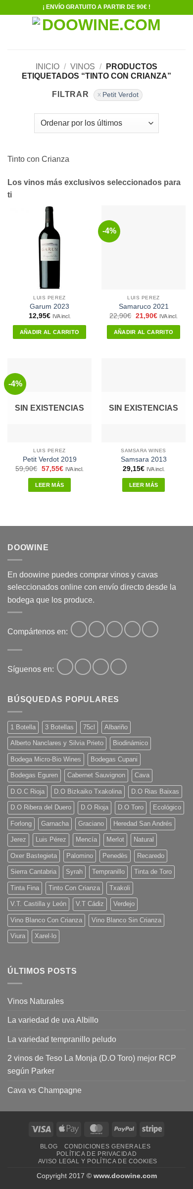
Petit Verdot (120, 94)
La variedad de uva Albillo (52, 1020)
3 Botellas (59, 727)
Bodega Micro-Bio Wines (45, 759)
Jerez (18, 839)
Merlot (115, 839)
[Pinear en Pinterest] (150, 629)
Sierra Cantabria (33, 871)
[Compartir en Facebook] (97, 629)
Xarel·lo (45, 936)
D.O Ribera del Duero (40, 807)
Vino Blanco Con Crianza (46, 920)
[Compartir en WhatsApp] (79, 629)
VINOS (82, 66)
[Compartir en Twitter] (114, 629)
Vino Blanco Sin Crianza (126, 920)
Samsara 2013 (144, 459)
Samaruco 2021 (144, 306)
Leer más (49, 485)
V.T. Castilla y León (38, 903)
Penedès (115, 855)
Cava (142, 775)
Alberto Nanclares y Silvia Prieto (56, 743)
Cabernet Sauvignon (96, 775)
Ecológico (167, 807)
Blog (48, 1146)
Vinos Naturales (35, 1001)
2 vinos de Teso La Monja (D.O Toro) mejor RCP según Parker (91, 1064)
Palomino (79, 855)
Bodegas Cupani (114, 759)
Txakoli (119, 888)
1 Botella (23, 727)
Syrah (74, 871)
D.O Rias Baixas (155, 791)
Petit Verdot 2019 (50, 459)
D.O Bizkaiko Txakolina (88, 791)
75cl (89, 727)
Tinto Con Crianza (74, 888)
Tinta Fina (24, 888)
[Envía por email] (132, 629)
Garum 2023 (49, 306)
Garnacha (55, 823)
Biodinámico (130, 743)
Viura (17, 936)
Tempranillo (108, 871)
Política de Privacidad (96, 1153)
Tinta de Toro (153, 871)
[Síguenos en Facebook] (65, 667)
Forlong (21, 823)
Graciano (91, 823)
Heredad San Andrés (142, 823)
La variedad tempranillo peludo (61, 1039)
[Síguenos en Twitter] (83, 667)
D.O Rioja (94, 807)
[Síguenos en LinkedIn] (118, 667)
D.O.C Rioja (27, 791)
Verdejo (124, 903)
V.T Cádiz (90, 903)
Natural (144, 839)
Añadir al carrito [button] (50, 332)
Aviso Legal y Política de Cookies (97, 1161)
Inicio (47, 66)
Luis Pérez (51, 839)
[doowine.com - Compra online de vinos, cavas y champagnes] (97, 32)
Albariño (116, 727)
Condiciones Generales (107, 1146)
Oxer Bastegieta (33, 855)
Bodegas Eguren (34, 775)
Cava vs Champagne (44, 1090)
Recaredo (150, 855)
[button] (13, 32)
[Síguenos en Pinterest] (101, 667)
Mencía (86, 839)
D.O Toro (131, 807)
